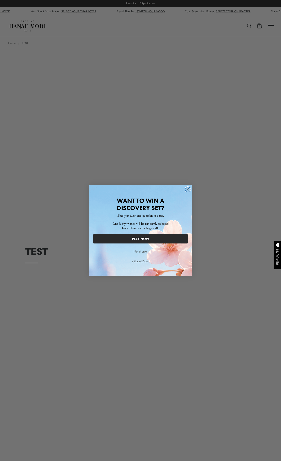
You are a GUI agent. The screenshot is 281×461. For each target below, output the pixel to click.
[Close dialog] (187, 189)
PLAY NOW (140, 239)
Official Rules (140, 261)
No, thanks (140, 251)
